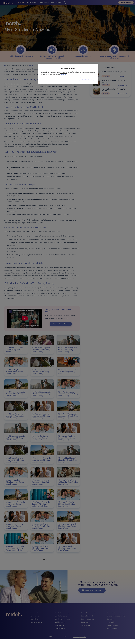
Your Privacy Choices (86, 79)
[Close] (95, 66)
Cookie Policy (63, 74)
